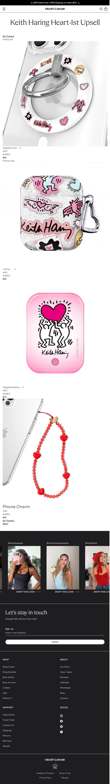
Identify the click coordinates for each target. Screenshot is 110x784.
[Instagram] (83, 715)
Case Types (66, 672)
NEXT (5, 524)
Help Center (9, 714)
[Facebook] (83, 721)
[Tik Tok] (83, 732)
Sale (5, 693)
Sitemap (64, 778)
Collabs (6, 687)
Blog (62, 693)
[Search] (101, 9)
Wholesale (65, 687)
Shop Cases (8, 667)
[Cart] (105, 9)
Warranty (7, 741)
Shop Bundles (9, 672)
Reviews (64, 677)
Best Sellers (8, 677)
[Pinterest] (83, 726)
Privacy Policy (45, 778)
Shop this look (34, 592)
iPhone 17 (7, 698)
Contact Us (8, 725)
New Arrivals (9, 682)
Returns (6, 735)
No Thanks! (8, 36)
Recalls (6, 746)
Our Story (65, 667)
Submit (55, 642)
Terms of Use (65, 773)
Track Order (9, 720)
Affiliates (64, 682)
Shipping (7, 730)
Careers (64, 698)
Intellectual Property (45, 773)
